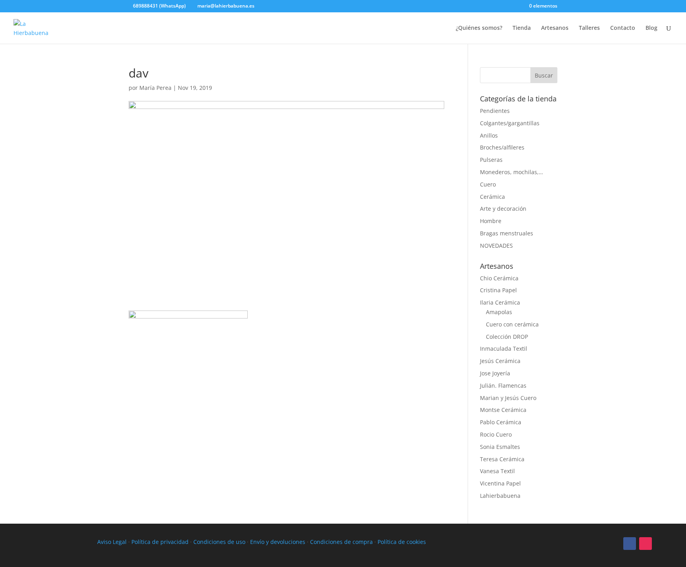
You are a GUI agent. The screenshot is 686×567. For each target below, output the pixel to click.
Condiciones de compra (341, 542)
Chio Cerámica (499, 278)
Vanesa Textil (497, 471)
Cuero (488, 184)
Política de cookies (402, 542)
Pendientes (495, 111)
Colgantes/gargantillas (510, 123)
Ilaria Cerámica (500, 302)
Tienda (522, 28)
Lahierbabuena (500, 495)
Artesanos (554, 28)
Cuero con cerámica (512, 324)
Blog (651, 28)
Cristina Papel (498, 290)
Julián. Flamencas (503, 385)
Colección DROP (507, 336)
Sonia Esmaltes (500, 446)
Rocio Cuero (496, 434)
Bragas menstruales (506, 233)
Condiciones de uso (219, 542)
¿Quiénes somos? (479, 28)
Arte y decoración (503, 208)
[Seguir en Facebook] (629, 543)
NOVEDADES (496, 245)
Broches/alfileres (502, 147)
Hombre (490, 221)
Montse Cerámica (503, 410)
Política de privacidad (160, 542)
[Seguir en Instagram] (645, 543)
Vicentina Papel (500, 483)
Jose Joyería (495, 373)
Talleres (589, 28)
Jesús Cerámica (500, 361)
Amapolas (499, 312)
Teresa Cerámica (502, 459)
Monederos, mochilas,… (511, 172)
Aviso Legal (112, 542)
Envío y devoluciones (277, 542)
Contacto (622, 28)
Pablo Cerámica (500, 422)
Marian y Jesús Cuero (508, 398)
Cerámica (492, 196)
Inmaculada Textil (503, 348)
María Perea (155, 87)
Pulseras (491, 159)
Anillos (489, 135)
